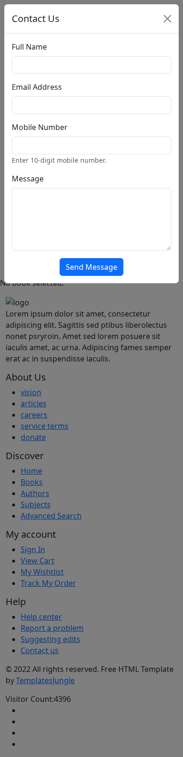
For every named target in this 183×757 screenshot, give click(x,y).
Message (28, 178)
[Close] (167, 18)
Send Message (91, 267)
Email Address (37, 87)
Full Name (29, 47)
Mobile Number (40, 127)
